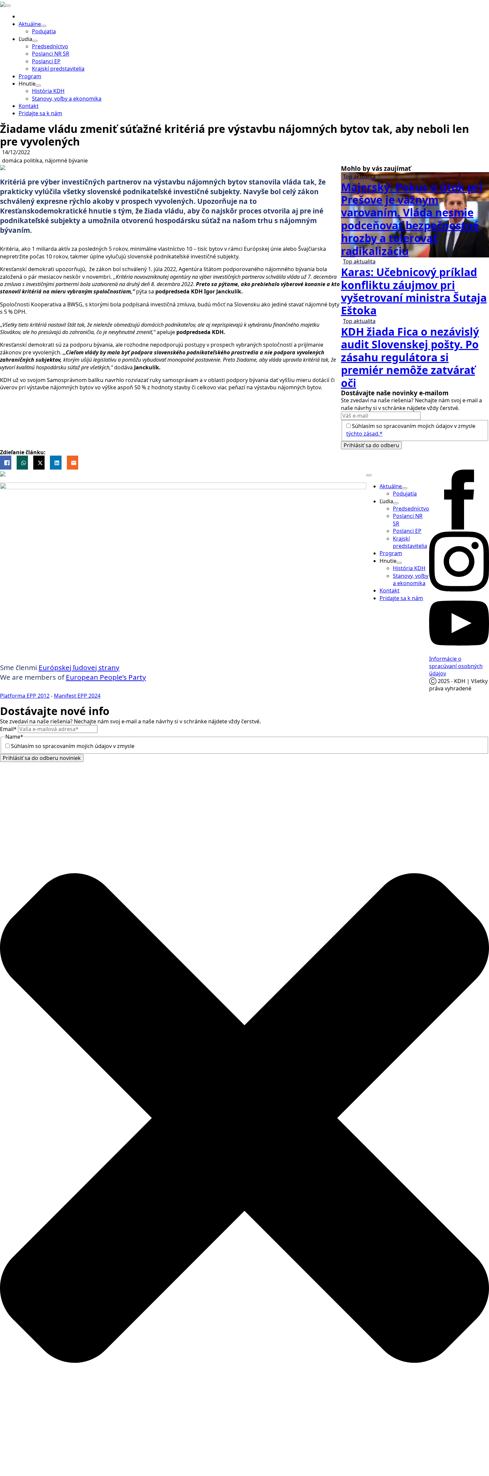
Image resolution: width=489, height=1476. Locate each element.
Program (30, 76)
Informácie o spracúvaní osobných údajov (456, 666)
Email (8, 729)
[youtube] (459, 651)
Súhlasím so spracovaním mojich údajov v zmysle (91, 746)
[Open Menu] (8, 6)
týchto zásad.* (364, 433)
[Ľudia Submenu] (35, 41)
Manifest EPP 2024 (77, 695)
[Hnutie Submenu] (38, 86)
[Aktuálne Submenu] (43, 26)
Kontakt (29, 106)
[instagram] (459, 589)
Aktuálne (30, 24)
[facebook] (459, 527)
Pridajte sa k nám (40, 113)
